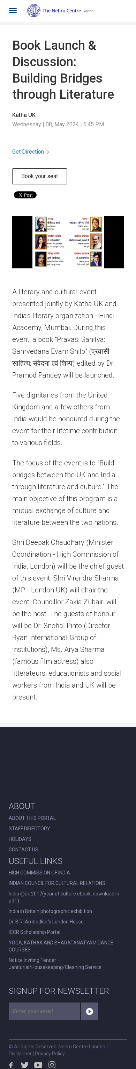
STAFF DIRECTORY (29, 828)
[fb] (11, 1065)
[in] (52, 1065)
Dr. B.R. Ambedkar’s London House (46, 921)
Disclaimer (20, 1053)
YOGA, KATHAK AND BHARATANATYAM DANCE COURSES (61, 946)
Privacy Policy (50, 1053)
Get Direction (28, 151)
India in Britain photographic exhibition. (51, 911)
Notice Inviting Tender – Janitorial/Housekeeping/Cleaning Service (55, 963)
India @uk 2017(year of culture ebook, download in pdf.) (64, 897)
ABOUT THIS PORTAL (32, 818)
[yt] (38, 1065)
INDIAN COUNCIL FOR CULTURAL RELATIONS (57, 883)
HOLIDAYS (20, 839)
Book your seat (39, 176)
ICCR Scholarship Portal (34, 932)
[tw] (25, 1065)
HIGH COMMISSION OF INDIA (39, 872)
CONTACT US (23, 849)
